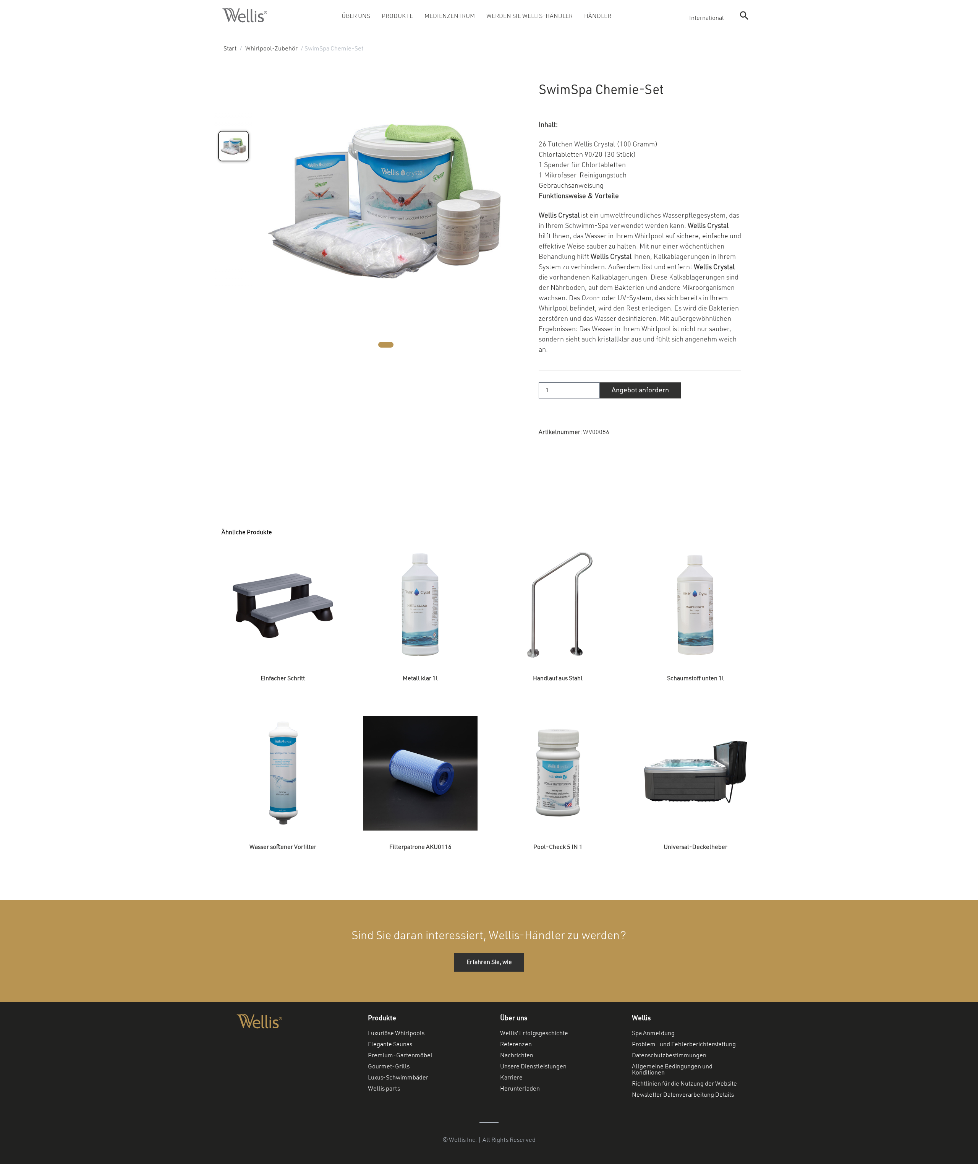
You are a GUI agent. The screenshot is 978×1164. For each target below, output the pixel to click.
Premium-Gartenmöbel (400, 1056)
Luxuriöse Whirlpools (396, 1034)
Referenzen (516, 1045)
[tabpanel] (386, 199)
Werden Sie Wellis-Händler (529, 16)
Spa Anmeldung (653, 1034)
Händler (597, 16)
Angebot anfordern (640, 390)
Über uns (356, 16)
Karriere (511, 1078)
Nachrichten (516, 1056)
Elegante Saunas (390, 1045)
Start (229, 49)
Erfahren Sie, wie (489, 962)
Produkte (397, 16)
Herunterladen (520, 1089)
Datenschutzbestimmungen (669, 1056)
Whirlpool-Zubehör (271, 49)
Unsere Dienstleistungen (533, 1067)
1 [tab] (385, 345)
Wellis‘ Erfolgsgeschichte (534, 1034)
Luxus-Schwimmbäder (398, 1078)
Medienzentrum (449, 16)
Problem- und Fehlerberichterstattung (684, 1045)
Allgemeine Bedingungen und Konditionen (672, 1070)
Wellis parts (384, 1089)
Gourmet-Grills (389, 1067)
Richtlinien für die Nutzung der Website (684, 1084)
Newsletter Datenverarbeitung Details (683, 1095)
